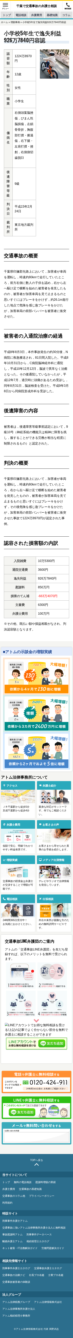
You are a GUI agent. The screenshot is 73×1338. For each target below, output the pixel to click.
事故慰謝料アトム (12, 1234)
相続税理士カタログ (37, 1241)
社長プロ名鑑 (36, 1275)
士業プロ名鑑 (55, 1275)
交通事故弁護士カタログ (48, 1268)
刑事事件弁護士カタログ (16, 1268)
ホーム (4, 22)
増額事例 (15, 22)
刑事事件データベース (39, 1234)
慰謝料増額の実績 (45, 1182)
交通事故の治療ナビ (13, 1275)
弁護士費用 (8, 1189)
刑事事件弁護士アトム (15, 1221)
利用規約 (7, 1202)
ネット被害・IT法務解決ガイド (20, 1248)
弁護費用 (36, 15)
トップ (7, 15)
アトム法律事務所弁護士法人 (18, 1309)
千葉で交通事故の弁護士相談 (36, 5)
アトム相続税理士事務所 (16, 1315)
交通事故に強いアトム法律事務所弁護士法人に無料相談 (34, 1227)
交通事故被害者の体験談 (16, 1282)
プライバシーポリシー (41, 1196)
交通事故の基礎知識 (30, 1189)
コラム (66, 15)
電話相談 (21, 15)
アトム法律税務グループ (16, 1302)
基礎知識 (52, 15)
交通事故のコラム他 (13, 1196)
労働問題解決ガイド (52, 1248)
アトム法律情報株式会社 (48, 1302)
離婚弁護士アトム (12, 1241)
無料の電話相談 (23, 1182)
